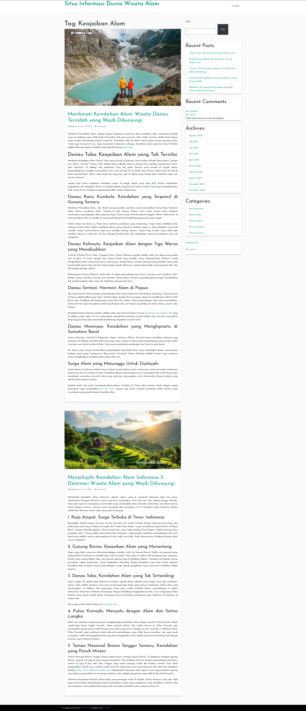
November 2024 (197, 190)
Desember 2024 (197, 184)
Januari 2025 (195, 178)
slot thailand (192, 111)
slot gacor (191, 114)
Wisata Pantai (196, 233)
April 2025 (194, 160)
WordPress (85, 708)
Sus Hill (106, 708)
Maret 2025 (195, 166)
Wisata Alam (195, 215)
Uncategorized (196, 209)
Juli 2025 (193, 142)
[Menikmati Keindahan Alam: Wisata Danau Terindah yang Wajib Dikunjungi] (123, 67)
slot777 (138, 507)
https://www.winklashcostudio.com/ (94, 670)
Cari (188, 21)
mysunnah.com (109, 604)
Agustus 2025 (196, 135)
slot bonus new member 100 (158, 313)
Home (236, 6)
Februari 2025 (196, 172)
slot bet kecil (107, 389)
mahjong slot (192, 243)
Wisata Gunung (196, 227)
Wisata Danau (196, 221)
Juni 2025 (193, 148)
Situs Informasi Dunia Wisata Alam (112, 4)
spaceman (128, 147)
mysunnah (101, 126)
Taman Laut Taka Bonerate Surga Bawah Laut (212, 53)
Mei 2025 (194, 154)
